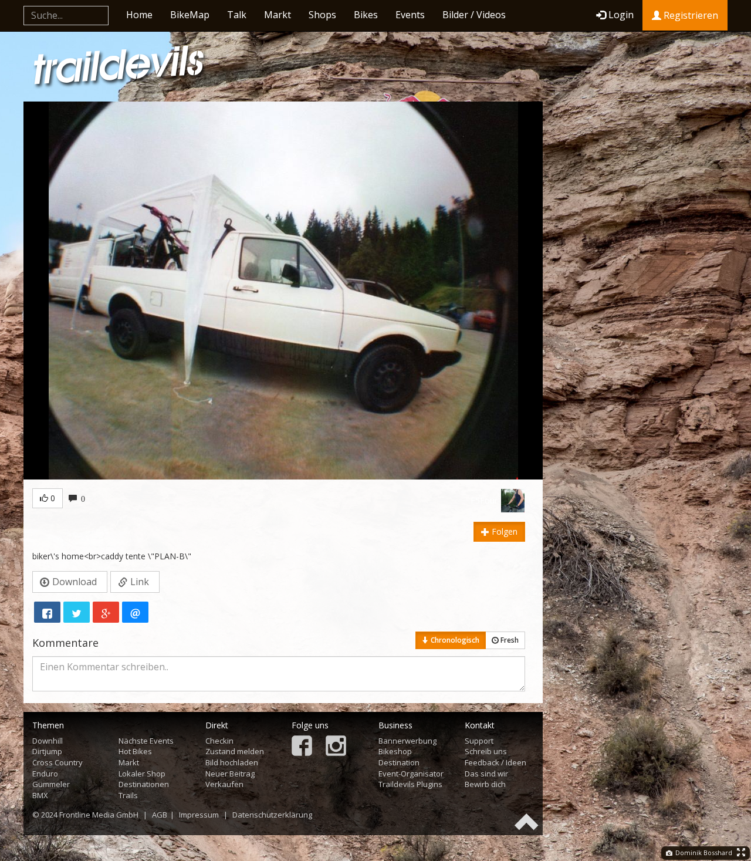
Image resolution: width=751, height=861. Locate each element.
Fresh (509, 640)
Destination (399, 762)
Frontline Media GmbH (98, 814)
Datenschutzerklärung (272, 814)
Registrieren (689, 15)
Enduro (45, 773)
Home (139, 14)
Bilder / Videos (474, 14)
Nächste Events (146, 740)
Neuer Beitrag (230, 773)
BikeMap (189, 14)
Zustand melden (234, 751)
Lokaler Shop (142, 773)
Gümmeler (51, 784)
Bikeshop (395, 751)
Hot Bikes (135, 751)
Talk (236, 14)
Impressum (199, 814)
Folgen (503, 531)
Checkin (219, 740)
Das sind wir (486, 773)
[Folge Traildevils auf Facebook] (302, 746)
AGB (159, 814)
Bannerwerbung (407, 740)
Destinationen (144, 784)
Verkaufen (224, 784)
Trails (128, 795)
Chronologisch (454, 640)
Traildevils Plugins (410, 784)
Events (410, 14)
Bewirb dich (485, 784)
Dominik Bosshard (703, 852)
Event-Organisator (411, 773)
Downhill (47, 740)
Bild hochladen (231, 762)
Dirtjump (47, 751)
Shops (322, 14)
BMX (40, 795)
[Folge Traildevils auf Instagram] (336, 746)
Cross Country (57, 762)
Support (479, 740)
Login (621, 14)
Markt (277, 14)
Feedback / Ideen (495, 762)
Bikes (366, 14)
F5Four (484, 500)
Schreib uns (486, 751)
